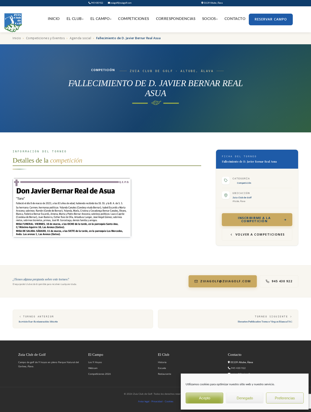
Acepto (204, 398)
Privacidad (157, 401)
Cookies (169, 401)
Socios (210, 19)
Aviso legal (143, 401)
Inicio (54, 19)
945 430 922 (97, 3)
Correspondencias (175, 19)
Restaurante (164, 374)
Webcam (92, 368)
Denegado (245, 398)
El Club (75, 19)
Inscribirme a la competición (254, 219)
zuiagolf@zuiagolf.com (120, 3)
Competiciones (133, 19)
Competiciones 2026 (99, 374)
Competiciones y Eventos (45, 38)
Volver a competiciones (260, 234)
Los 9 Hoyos (95, 362)
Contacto (235, 19)
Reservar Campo (271, 19)
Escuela (162, 368)
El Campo (101, 19)
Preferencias (285, 398)
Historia (162, 362)
